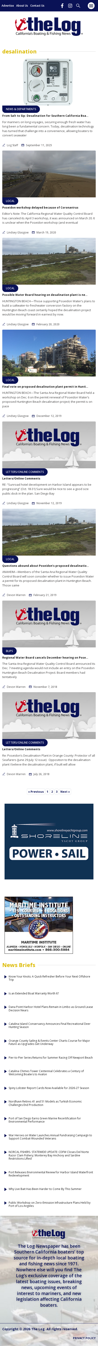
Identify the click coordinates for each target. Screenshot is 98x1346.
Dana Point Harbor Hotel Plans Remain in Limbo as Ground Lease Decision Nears (51, 1008)
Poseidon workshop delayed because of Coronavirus (40, 207)
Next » (65, 792)
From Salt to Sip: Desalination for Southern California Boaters (45, 115)
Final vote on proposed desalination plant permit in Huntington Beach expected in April (45, 386)
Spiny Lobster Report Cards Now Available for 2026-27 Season (49, 1088)
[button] (91, 5)
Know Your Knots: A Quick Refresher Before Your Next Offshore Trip (49, 978)
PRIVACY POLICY (84, 1338)
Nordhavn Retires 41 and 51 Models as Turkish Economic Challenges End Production (45, 1103)
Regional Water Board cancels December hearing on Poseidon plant (45, 657)
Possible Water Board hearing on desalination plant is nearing (45, 295)
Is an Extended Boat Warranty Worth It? (34, 993)
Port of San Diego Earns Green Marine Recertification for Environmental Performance (45, 1120)
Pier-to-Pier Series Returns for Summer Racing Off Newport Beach (51, 1057)
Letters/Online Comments (21, 478)
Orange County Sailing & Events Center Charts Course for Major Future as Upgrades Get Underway (49, 1042)
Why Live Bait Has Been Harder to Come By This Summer (45, 1189)
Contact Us (37, 6)
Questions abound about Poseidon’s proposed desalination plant (45, 565)
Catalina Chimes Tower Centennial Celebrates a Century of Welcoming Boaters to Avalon (46, 1073)
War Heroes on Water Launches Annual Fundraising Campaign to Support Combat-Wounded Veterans (50, 1137)
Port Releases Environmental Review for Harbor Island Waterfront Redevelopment (51, 1174)
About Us (22, 6)
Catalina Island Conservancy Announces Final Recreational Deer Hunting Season (49, 1025)
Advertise (8, 6)
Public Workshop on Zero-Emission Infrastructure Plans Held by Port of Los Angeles (49, 1204)
